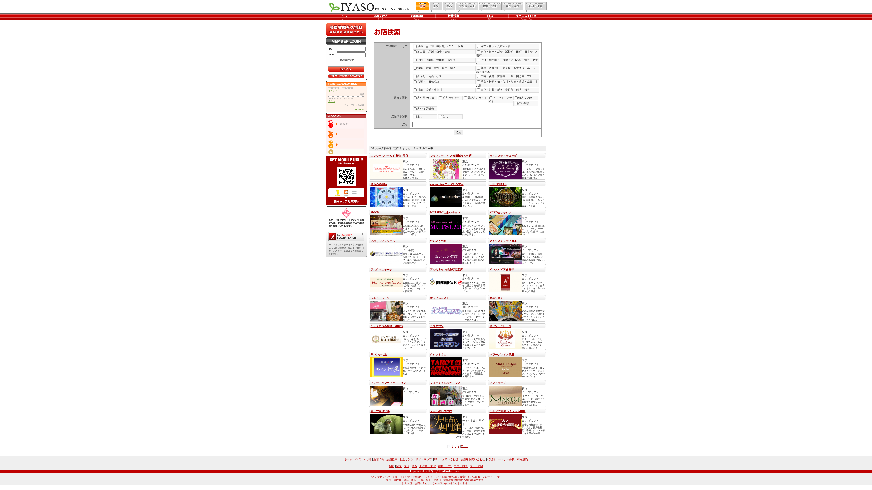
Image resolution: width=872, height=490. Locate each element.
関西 (414, 466)
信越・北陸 (445, 466)
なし (445, 116)
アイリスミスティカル (503, 241)
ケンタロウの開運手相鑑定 (387, 326)
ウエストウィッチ (381, 297)
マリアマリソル (380, 411)
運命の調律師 (379, 184)
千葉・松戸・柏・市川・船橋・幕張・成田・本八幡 (507, 83)
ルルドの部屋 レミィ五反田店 (508, 411)
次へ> (464, 446)
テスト (331, 101)
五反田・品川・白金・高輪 (433, 51)
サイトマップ (424, 459)
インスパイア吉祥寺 (502, 269)
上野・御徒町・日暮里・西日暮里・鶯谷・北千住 (507, 61)
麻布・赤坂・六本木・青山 (497, 46)
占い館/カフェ (425, 97)
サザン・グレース (500, 326)
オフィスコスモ (439, 297)
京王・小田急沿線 (428, 81)
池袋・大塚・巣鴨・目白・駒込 (436, 68)
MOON (375, 212)
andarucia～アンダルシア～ (447, 184)
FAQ (437, 459)
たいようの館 (438, 241)
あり (420, 116)
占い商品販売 (425, 108)
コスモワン (437, 326)
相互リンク (406, 459)
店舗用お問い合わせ (473, 459)
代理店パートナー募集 (501, 459)
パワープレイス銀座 (502, 354)
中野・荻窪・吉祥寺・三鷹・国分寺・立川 (507, 76)
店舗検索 (391, 459)
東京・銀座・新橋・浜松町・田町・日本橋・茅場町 (507, 53)
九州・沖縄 (476, 466)
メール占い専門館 (441, 411)
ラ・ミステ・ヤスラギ (503, 155)
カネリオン (496, 297)
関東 (399, 466)
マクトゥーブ (498, 383)
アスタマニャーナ (381, 269)
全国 (391, 466)
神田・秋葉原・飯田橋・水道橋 (436, 59)
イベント (332, 90)
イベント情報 (363, 459)
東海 (406, 466)
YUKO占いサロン (500, 212)
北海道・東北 (427, 466)
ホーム (348, 459)
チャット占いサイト (500, 99)
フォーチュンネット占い (445, 383)
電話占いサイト (477, 97)
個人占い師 (525, 97)
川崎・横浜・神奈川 (429, 89)
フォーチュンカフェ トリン (388, 383)
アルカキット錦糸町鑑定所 (446, 269)
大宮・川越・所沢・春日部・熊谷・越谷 (505, 89)
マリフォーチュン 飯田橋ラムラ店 (451, 155)
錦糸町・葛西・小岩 (429, 76)
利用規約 (522, 459)
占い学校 (523, 103)
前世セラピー (451, 97)
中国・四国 (461, 466)
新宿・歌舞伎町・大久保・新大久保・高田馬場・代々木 (505, 70)
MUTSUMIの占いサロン (445, 212)
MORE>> (359, 109)
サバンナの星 (379, 354)
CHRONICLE (498, 184)
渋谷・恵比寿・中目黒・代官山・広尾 (440, 46)
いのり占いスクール (383, 241)
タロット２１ (438, 354)
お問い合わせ (450, 459)
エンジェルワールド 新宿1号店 (389, 155)
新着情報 (378, 459)
